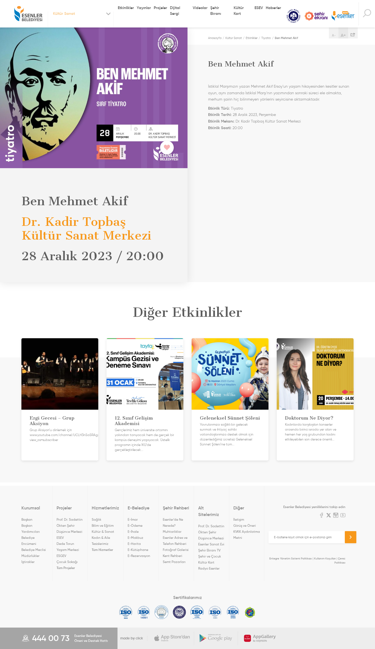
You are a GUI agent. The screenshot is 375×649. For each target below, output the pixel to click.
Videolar (200, 7)
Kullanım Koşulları (325, 558)
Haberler (273, 7)
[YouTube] (342, 516)
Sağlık (96, 519)
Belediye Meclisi (33, 550)
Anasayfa (215, 38)
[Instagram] (335, 516)
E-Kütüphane (138, 550)
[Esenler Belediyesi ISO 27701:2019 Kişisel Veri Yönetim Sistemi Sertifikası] (179, 612)
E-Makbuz (135, 538)
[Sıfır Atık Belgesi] (250, 612)
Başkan (26, 519)
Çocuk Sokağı (67, 562)
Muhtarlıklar (172, 531)
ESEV (258, 7)
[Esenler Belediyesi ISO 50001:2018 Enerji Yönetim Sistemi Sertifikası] (232, 612)
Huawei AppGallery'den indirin (260, 638)
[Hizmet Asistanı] (367, 14)
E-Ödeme (135, 525)
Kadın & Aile (101, 538)
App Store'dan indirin (172, 638)
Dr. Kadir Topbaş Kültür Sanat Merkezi (268, 121)
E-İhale (133, 531)
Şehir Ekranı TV (316, 16)
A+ (343, 35)
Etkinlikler (126, 7)
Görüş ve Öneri (244, 525)
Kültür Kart (239, 10)
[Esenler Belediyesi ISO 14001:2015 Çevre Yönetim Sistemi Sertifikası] (143, 612)
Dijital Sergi (175, 10)
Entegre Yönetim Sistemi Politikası (290, 558)
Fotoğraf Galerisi (176, 550)
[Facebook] (321, 516)
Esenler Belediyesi (28, 13)
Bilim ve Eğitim (103, 525)
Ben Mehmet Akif (286, 38)
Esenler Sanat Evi (211, 544)
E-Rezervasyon (139, 556)
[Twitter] (328, 516)
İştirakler (28, 562)
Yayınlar (144, 7)
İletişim (238, 519)
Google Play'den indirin (216, 638)
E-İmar (133, 519)
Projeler (160, 7)
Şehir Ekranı (215, 10)
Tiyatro (266, 38)
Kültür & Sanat (103, 531)
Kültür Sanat (293, 16)
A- (334, 35)
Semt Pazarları (174, 562)
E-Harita (134, 544)
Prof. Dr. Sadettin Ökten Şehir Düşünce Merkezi (70, 525)
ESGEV (61, 556)
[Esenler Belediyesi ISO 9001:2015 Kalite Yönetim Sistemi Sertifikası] (125, 612)
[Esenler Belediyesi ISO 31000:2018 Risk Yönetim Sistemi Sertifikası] (197, 612)
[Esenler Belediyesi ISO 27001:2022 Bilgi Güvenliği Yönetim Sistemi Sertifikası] (161, 612)
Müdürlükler (30, 556)
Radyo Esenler (343, 16)
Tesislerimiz (100, 544)
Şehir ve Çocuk (209, 556)
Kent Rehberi (172, 556)
